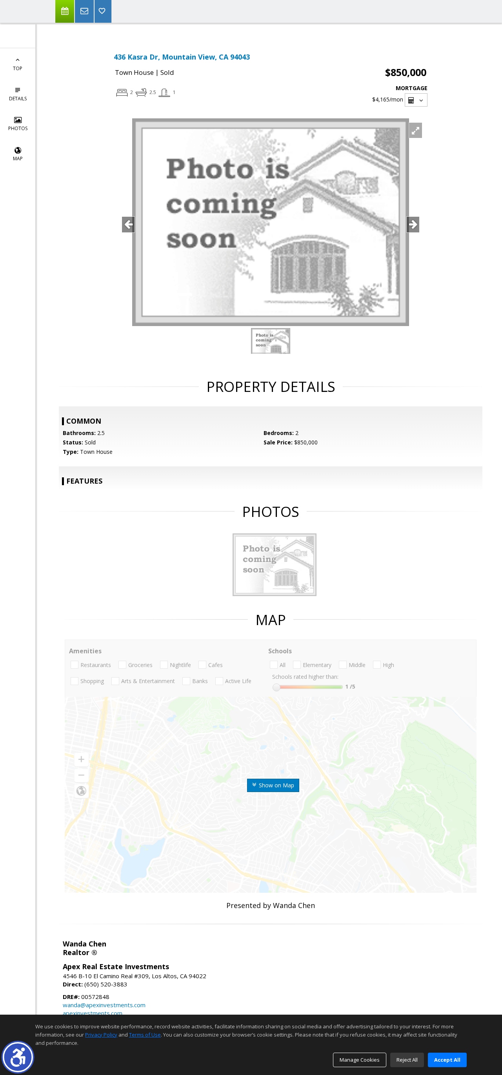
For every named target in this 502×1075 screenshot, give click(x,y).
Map (18, 158)
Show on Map (275, 785)
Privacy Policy (101, 1034)
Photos (17, 128)
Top (17, 68)
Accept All (447, 1059)
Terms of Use (145, 1034)
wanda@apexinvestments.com (104, 1005)
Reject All (407, 1059)
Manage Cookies (360, 1059)
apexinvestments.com (92, 1013)
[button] (18, 1057)
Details (18, 98)
